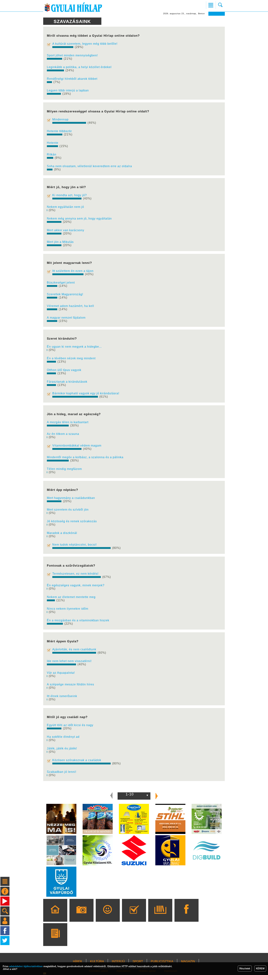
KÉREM (260, 968)
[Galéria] (81, 915)
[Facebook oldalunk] (186, 915)
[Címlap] (55, 915)
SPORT (138, 961)
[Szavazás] (134, 915)
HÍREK (77, 961)
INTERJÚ (118, 961)
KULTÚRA (97, 961)
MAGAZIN (188, 961)
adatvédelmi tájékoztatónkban (26, 966)
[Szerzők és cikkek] (55, 940)
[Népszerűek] (107, 915)
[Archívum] (160, 915)
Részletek (244, 968)
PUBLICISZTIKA (162, 961)
